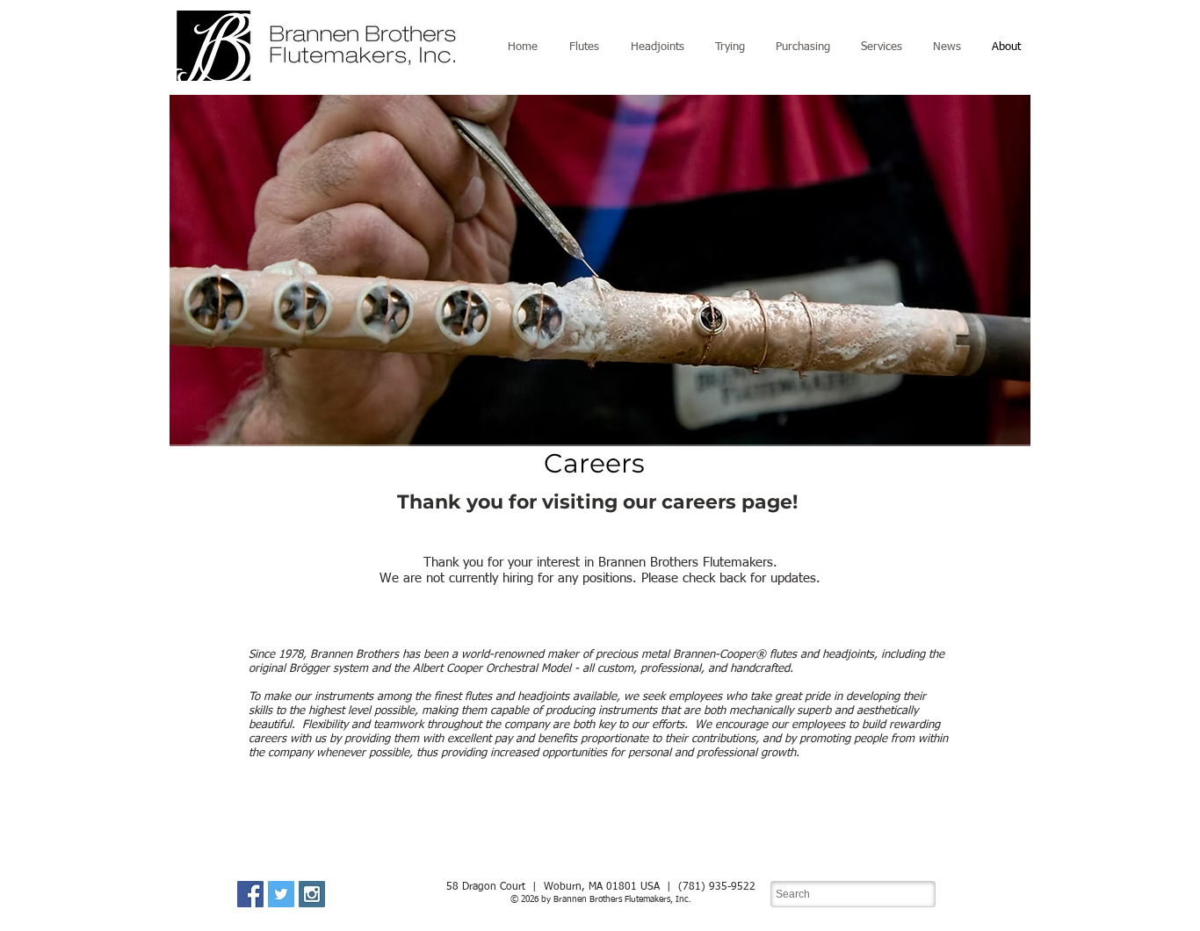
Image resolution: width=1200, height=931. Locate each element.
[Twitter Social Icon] (281, 894)
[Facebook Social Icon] (250, 894)
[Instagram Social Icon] (312, 894)
